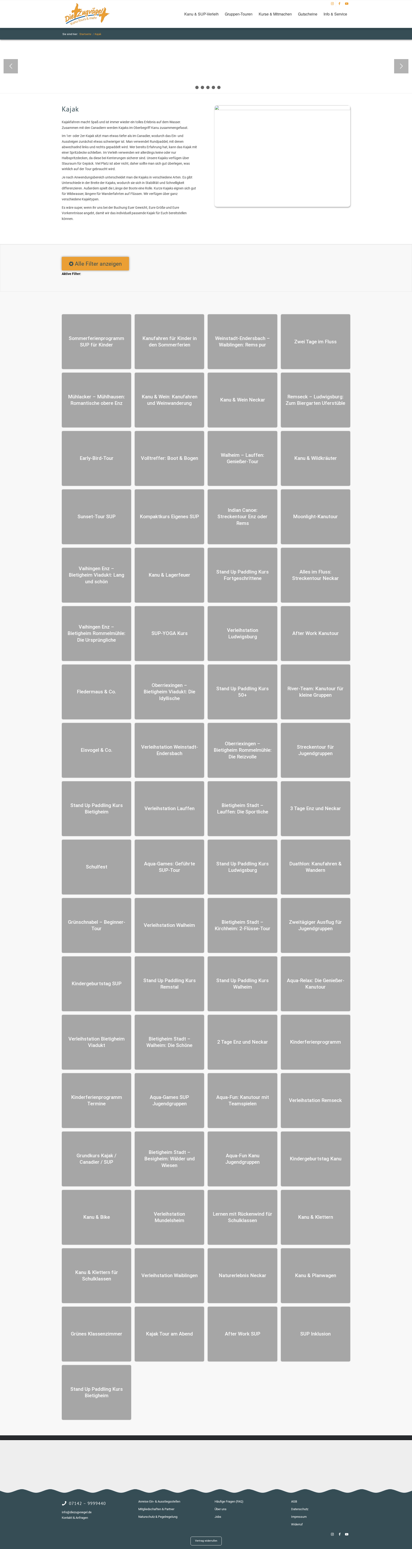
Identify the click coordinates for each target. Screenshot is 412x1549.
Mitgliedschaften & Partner (156, 1509)
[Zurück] (11, 66)
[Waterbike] (281, 282)
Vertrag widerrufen (206, 1540)
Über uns (221, 1509)
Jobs (218, 1517)
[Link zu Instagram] (332, 3)
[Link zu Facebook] (339, 3)
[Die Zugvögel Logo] (87, 14)
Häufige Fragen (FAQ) (229, 1501)
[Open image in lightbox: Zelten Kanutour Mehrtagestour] (73, 82)
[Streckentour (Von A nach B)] (281, 265)
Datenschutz (299, 1509)
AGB (294, 1501)
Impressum (299, 1517)
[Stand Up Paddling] (245, 282)
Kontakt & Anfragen (75, 1517)
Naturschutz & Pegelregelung (157, 1517)
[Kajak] (263, 282)
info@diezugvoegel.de (77, 1512)
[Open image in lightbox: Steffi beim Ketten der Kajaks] (236, 82)
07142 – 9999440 (87, 1503)
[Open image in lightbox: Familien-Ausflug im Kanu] (154, 82)
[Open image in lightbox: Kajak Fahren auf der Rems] (317, 82)
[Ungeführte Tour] (228, 265)
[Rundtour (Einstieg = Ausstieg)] (263, 265)
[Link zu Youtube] (346, 3)
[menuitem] (201, 14)
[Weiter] (401, 66)
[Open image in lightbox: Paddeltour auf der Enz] (399, 82)
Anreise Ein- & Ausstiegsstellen (159, 1501)
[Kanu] (228, 282)
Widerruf (297, 1524)
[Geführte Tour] (245, 265)
